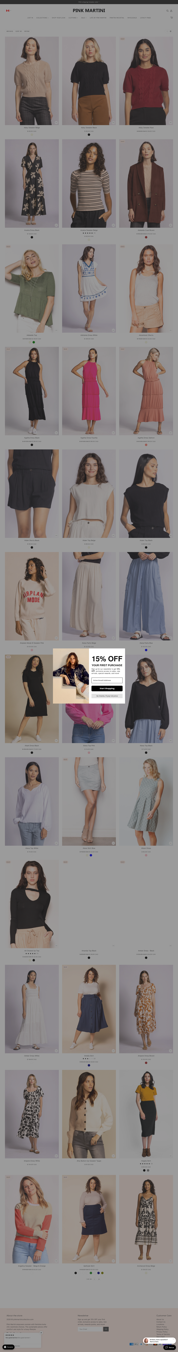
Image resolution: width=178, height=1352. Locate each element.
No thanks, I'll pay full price (107, 696)
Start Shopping (107, 688)
